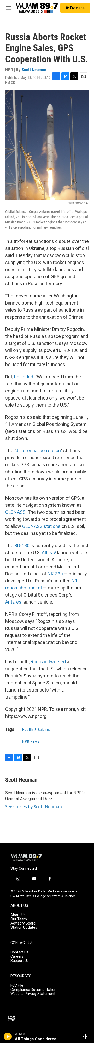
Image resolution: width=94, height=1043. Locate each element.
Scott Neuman (34, 69)
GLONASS (15, 512)
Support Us (19, 961)
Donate (77, 7)
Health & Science (36, 730)
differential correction (38, 450)
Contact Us (19, 952)
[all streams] (87, 1036)
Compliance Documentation (33, 990)
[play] (8, 1036)
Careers (17, 956)
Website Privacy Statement (32, 994)
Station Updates (23, 927)
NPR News (30, 741)
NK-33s (55, 573)
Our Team (18, 919)
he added (23, 376)
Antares (13, 602)
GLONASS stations (41, 526)
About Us (18, 915)
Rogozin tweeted (48, 661)
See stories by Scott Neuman (33, 806)
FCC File (16, 985)
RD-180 (22, 545)
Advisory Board (23, 923)
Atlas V (49, 552)
